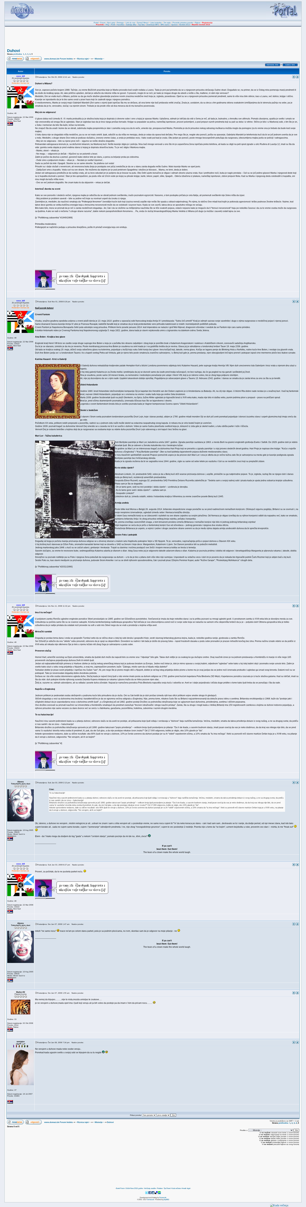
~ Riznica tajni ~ (83, 59)
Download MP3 (152, 25)
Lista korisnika (156, 23)
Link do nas (130, 23)
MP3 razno (165, 25)
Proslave (160, 1188)
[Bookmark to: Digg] (153, 1194)
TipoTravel (167, 1188)
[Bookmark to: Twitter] (146, 1194)
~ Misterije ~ (98, 59)
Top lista (141, 25)
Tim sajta (167, 23)
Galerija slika (131, 25)
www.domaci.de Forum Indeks (58, 59)
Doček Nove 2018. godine (134, 1188)
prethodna (17, 54)
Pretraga (120, 23)
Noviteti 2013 (184, 25)
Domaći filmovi (142, 23)
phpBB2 (166, 1199)
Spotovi (174, 25)
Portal (96, 23)
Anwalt (184, 1188)
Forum (102, 23)
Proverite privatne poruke (182, 23)
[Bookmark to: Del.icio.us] (156, 1194)
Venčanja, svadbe (150, 1188)
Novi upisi (111, 23)
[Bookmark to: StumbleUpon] (159, 1194)
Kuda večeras (176, 1188)
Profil (113, 25)
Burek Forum (120, 1188)
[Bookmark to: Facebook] (150, 1194)
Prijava (197, 23)
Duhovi (13, 50)
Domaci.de (162, 1197)
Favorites (120, 25)
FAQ (107, 25)
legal (188, 1188)
